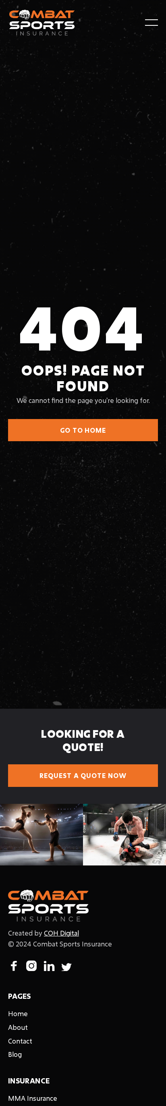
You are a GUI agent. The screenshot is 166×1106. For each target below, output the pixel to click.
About (18, 1027)
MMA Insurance (32, 1098)
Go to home (83, 430)
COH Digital (61, 933)
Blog (15, 1054)
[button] (151, 23)
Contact (20, 1041)
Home (18, 1013)
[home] (42, 22)
